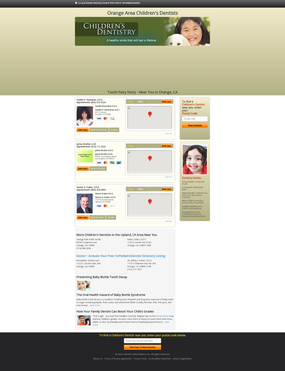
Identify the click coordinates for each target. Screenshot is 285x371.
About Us (97, 358)
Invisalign (186, 212)
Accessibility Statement (160, 358)
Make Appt (82, 129)
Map (130, 101)
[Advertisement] (142, 68)
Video (140, 101)
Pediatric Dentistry (189, 206)
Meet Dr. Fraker (97, 217)
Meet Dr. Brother (98, 168)
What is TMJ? (187, 200)
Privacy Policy (140, 358)
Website (114, 129)
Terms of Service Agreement (118, 358)
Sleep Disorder (188, 193)
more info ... (169, 133)
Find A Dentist (188, 181)
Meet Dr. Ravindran (99, 129)
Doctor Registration (182, 358)
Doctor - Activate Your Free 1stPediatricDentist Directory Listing (120, 256)
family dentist (162, 316)
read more (95, 305)
